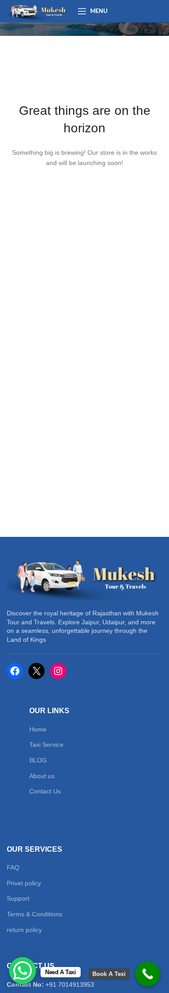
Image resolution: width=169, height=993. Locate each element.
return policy (24, 929)
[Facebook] (15, 671)
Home (37, 729)
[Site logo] (38, 10)
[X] (36, 671)
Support (18, 898)
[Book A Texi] (147, 974)
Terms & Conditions (34, 914)
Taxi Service (46, 744)
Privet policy (24, 883)
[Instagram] (58, 671)
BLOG (38, 760)
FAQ (13, 867)
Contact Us (45, 791)
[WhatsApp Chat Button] (22, 970)
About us (42, 776)
